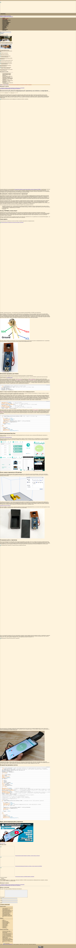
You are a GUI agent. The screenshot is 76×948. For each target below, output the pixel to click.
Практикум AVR (4, 20)
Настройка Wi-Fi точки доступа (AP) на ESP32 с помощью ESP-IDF (7, 916)
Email (1, 900)
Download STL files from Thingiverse (5, 505)
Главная (2, 13)
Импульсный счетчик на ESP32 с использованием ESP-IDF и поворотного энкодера (7, 912)
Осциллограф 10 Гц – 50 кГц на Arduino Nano (7, 933)
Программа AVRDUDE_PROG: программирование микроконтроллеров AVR (6, 51)
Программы (4, 26)
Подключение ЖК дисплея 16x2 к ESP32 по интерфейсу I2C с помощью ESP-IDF (7, 940)
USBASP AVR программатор (4, 54)
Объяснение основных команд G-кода (6, 61)
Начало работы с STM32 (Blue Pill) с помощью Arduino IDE (7, 78)
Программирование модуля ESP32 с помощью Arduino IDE (5, 65)
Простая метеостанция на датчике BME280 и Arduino (7, 937)
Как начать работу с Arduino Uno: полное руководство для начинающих (7, 77)
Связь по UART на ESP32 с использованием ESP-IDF (6, 914)
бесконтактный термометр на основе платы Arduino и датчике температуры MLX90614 (27, 189)
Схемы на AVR (4, 19)
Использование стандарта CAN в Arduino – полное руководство (6, 69)
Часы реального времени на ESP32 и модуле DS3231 (7, 932)
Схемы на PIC (4, 926)
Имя (0, 898)
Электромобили (5, 29)
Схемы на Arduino (5, 18)
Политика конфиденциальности (7, 944)
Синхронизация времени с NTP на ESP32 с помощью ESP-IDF (7, 910)
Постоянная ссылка (12, 880)
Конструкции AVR (5, 21)
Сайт (1, 902)
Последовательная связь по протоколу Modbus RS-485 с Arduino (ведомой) (6, 74)
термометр (7, 880)
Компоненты (4, 27)
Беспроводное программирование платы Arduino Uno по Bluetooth (10, 88)
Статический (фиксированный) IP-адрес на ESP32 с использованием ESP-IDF (7, 909)
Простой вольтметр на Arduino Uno (7, 82)
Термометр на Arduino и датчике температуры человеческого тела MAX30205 (12, 884)
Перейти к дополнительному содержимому (6, 16)
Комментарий (2, 897)
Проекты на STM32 (5, 24)
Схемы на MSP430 (5, 25)
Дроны (3, 28)
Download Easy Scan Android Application (6, 437)
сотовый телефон (2, 880)
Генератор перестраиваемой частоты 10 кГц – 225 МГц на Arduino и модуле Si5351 (6, 42)
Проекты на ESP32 (5, 23)
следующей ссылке (9, 377)
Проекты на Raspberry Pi (6, 22)
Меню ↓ (4, 13)
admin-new (12, 92)
